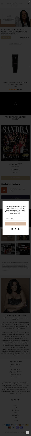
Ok (15, 223)
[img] (12, 229)
